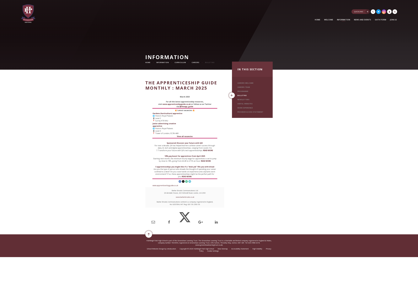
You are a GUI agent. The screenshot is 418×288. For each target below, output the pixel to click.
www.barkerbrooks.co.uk (185, 197)
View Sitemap (223, 249)
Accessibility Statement (240, 249)
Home (148, 62)
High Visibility (257, 249)
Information (162, 62)
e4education (171, 249)
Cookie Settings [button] (213, 251)
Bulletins (210, 62)
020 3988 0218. (254, 243)
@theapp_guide (186, 106)
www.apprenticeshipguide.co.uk (177, 104)
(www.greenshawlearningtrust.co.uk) (209, 245)
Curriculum (180, 62)
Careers (195, 62)
